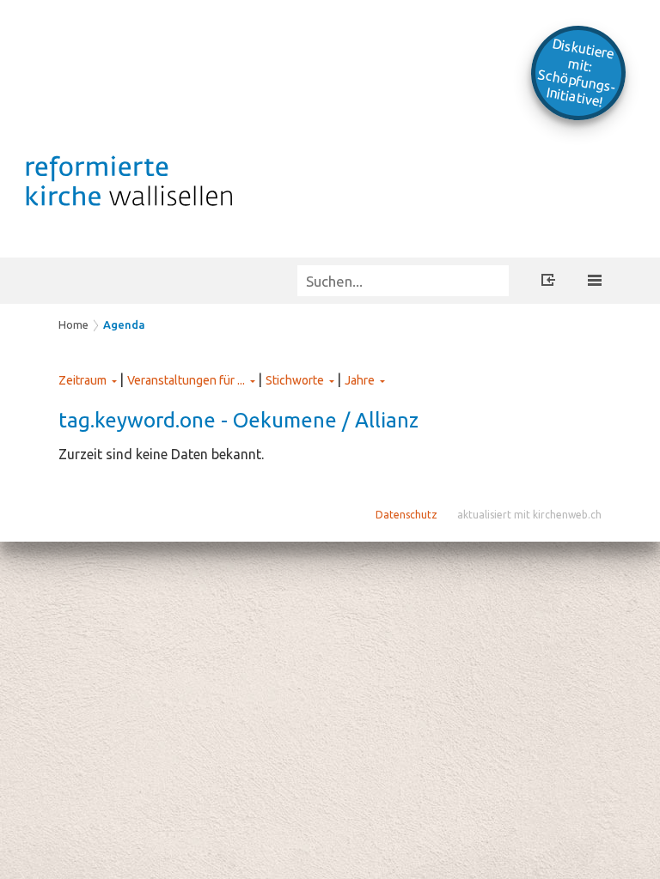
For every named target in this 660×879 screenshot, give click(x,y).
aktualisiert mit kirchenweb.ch (529, 514)
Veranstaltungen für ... (186, 380)
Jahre (360, 380)
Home (73, 324)
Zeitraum (82, 380)
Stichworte (295, 380)
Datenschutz (406, 514)
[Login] (548, 282)
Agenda (124, 324)
